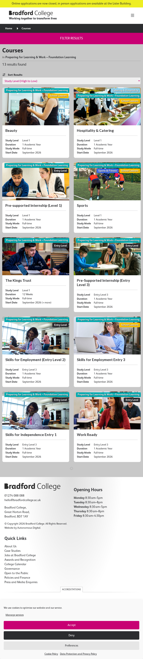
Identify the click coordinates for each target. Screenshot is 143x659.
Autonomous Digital (28, 528)
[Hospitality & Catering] (107, 122)
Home (8, 28)
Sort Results (14, 75)
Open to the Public (16, 573)
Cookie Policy (51, 654)
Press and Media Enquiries (20, 582)
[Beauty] (35, 122)
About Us (10, 546)
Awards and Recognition (20, 559)
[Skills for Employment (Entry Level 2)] (35, 352)
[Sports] (107, 197)
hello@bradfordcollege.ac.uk (22, 500)
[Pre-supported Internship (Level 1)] (35, 197)
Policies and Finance (17, 577)
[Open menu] (132, 15)
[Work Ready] (107, 427)
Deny (71, 635)
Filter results (71, 38)
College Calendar (15, 564)
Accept (72, 625)
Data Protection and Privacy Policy (78, 654)
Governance (12, 568)
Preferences (71, 645)
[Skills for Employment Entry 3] (107, 352)
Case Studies (12, 551)
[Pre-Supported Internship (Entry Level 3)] (107, 274)
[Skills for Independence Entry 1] (35, 427)
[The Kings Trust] (35, 272)
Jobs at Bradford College (20, 555)
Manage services (15, 615)
